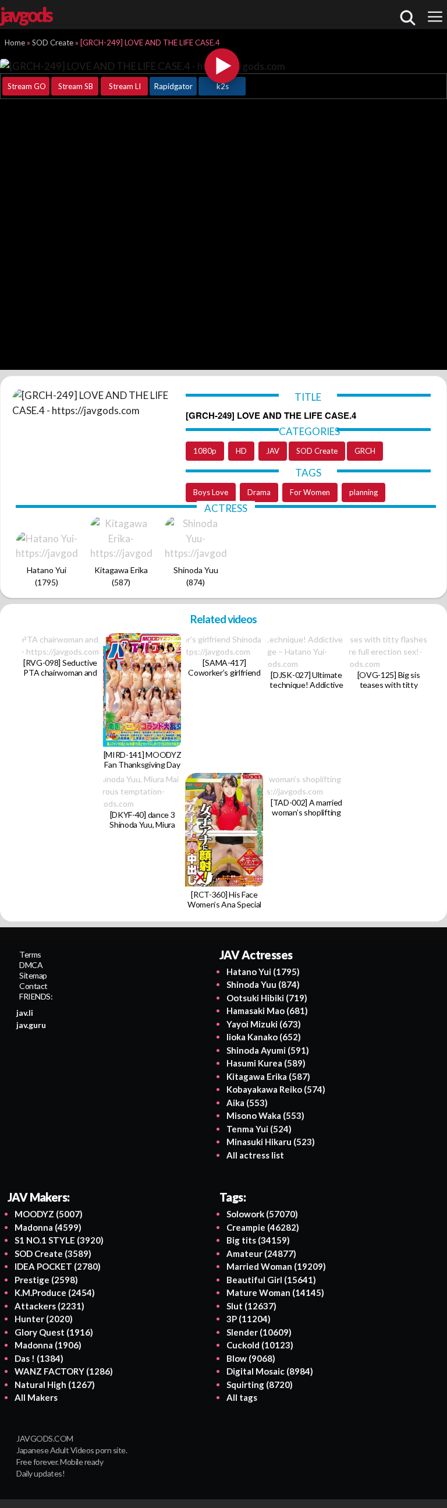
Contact (33, 986)
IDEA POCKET (58, 1266)
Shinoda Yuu (263, 984)
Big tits (258, 1240)
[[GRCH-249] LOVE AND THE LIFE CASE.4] (222, 65)
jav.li (24, 1013)
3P (248, 1318)
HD (241, 450)
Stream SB (75, 86)
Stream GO (27, 86)
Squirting (259, 1384)
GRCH (364, 450)
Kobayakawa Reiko (275, 1089)
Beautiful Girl (271, 1279)
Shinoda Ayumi (267, 1050)
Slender (259, 1332)
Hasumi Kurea (266, 1063)
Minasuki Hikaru (270, 1141)
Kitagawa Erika (268, 1076)
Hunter (44, 1318)
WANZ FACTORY (64, 1371)
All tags (241, 1397)
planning (363, 492)
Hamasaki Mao (267, 1010)
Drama (259, 492)
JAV (272, 450)
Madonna (48, 1227)
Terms (30, 954)
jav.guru (31, 1025)
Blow (250, 1358)
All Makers (36, 1397)
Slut (251, 1306)
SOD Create (317, 450)
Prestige (46, 1279)
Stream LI (125, 86)
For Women (310, 492)
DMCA (30, 965)
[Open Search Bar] (407, 17)
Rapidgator (173, 86)
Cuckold (259, 1345)
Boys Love (210, 492)
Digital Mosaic (269, 1371)
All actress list (255, 1155)
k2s (223, 86)
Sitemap (33, 975)
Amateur (261, 1253)
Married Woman (276, 1266)
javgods (25, 14)
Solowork (262, 1214)
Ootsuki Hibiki (266, 998)
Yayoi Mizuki (263, 1024)
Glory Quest (54, 1332)
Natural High (55, 1384)
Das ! (39, 1358)
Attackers (49, 1306)
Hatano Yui (263, 971)
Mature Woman (275, 1292)
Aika (247, 1102)
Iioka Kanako (263, 1037)
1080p (205, 450)
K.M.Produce (55, 1292)
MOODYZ (49, 1214)
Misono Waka (265, 1115)
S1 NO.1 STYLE (59, 1240)
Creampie (262, 1227)
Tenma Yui (259, 1129)
